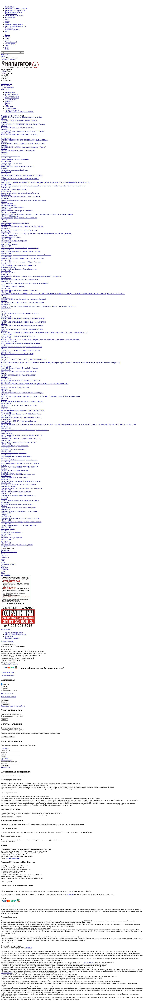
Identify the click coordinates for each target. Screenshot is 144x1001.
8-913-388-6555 (6, 292)
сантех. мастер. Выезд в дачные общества (15, 446)
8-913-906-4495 (6, 198)
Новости (24, 8)
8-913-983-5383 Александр (10, 216)
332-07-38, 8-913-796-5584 (6, 365)
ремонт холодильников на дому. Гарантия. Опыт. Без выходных (22, 393)
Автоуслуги (5, 550)
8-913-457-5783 (6, 490)
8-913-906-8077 (6, 246)
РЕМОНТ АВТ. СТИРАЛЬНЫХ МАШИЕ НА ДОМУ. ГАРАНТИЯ (23, 318)
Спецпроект (9, 106)
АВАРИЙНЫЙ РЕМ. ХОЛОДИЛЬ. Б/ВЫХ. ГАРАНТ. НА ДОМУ (22, 131)
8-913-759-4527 (6, 209)
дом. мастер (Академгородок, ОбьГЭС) (14, 189)
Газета (20, 12)
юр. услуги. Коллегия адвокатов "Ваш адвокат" (17, 545)
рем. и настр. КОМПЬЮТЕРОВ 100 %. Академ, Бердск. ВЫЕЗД (22, 302)
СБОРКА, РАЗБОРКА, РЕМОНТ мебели (14, 470)
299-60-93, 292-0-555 (4, 399)
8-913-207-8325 (6, 437)
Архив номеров (6, 85)
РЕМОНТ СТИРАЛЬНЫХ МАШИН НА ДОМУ (17, 354)
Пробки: (3, 73)
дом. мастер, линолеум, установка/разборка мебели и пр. (20, 193)
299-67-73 (4, 119)
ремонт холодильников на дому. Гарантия (15, 387)
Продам (3, 566)
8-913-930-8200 (6, 382)
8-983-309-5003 (6, 419)
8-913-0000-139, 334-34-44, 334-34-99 (6, 309)
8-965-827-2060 (6, 440)
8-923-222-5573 (6, 428)
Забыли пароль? (6, 760)
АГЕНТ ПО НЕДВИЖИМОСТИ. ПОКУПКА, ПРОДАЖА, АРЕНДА (24, 140)
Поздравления (5, 575)
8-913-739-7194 (6, 133)
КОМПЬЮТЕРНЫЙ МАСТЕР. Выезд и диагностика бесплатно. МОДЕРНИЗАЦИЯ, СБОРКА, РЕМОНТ (36, 233)
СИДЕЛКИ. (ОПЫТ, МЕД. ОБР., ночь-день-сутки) (18, 474)
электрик (4, 515)
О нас (7, 19)
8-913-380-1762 (6, 260)
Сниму (3, 559)
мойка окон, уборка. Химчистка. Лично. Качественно (19, 269)
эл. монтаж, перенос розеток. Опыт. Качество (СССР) (19, 511)
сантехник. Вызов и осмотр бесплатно (13, 453)
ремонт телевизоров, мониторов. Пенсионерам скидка (19, 371)
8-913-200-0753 (6, 458)
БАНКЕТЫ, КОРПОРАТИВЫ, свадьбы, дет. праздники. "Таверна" (23, 147)
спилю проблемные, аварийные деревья (14, 477)
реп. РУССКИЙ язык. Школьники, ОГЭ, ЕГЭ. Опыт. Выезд (21, 414)
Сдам (2, 560)
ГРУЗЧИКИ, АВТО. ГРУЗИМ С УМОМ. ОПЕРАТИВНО (20, 179)
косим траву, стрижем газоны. (11, 237)
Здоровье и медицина (12, 110)
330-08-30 (4, 129)
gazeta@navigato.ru (11, 664)
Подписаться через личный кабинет (13, 706)
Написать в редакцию (12, 30)
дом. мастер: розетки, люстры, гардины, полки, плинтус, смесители (23, 200)
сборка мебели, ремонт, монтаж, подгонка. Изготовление (20, 463)
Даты (6, 105)
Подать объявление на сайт (14, 15)
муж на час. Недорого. (8, 272)
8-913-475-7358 (6, 483)
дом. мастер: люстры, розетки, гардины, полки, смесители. (20, 196)
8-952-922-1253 (6, 493)
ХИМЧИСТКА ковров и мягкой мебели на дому (17, 504)
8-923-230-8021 (6, 516)
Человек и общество (11, 94)
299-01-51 (4, 142)
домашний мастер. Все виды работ (12, 207)
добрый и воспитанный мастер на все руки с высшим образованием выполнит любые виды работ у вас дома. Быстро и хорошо (43, 186)
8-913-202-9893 (6, 165)
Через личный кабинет (8, 697)
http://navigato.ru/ (88, 962)
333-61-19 (4, 202)
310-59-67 (4, 394)
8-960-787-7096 (6, 370)
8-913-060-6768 (6, 352)
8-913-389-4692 (6, 423)
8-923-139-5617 (6, 403)
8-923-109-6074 (6, 191)
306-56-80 (4, 145)
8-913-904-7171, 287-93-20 (6, 172)
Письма (7, 103)
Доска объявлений (11, 14)
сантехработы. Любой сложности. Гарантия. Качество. (19, 460)
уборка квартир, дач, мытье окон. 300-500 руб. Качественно (21, 481)
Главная (11, 7)
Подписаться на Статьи (12, 10)
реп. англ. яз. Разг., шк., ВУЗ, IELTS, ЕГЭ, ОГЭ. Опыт (19, 405)
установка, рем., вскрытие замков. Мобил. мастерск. (18, 495)
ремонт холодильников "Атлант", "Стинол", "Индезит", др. (21, 380)
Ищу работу (5, 557)
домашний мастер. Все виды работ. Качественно (17, 211)
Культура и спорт (10, 99)
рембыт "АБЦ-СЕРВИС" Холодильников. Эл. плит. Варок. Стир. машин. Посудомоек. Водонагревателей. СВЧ (38, 306)
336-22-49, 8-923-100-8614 (6, 407)
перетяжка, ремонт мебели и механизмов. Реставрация (19, 290)
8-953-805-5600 (6, 416)
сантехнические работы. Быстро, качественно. (16, 456)
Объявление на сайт (7, 675)
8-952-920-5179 (6, 465)
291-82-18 (4, 385)
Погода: (3, 71)
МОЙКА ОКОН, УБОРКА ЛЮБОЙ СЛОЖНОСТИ (18, 265)
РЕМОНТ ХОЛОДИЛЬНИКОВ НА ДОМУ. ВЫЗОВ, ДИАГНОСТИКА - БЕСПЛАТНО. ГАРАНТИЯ (34, 384)
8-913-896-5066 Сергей (8, 205)
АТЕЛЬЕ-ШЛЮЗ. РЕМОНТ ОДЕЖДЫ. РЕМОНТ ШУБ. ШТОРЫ (23, 143)
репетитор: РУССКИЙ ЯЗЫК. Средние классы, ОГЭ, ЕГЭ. (20, 439)
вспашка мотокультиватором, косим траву (15, 159)
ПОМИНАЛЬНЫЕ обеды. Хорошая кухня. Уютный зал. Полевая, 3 (23, 299)
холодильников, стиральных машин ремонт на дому (18, 507)
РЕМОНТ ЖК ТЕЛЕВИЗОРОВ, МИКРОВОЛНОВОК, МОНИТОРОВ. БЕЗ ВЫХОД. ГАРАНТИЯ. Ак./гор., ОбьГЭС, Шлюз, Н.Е (44, 332)
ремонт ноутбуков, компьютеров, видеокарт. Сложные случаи (21, 347)
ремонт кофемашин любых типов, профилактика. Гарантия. (21, 343)
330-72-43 (4, 126)
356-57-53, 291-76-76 (4, 296)
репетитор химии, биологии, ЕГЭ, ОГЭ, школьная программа (21, 435)
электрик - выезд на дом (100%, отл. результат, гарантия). (20, 518)
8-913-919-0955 (6, 472)
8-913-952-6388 (6, 338)
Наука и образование (12, 98)
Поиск (7, 7)
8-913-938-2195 (6, 157)
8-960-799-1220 (6, 274)
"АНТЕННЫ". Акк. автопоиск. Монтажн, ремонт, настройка (21, 117)
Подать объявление (11, 12)
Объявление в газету (8, 672)
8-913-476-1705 (6, 451)
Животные (8, 101)
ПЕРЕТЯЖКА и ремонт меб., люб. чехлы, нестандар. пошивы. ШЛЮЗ (24, 283)
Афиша (7, 21)
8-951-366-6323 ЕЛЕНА (9, 486)
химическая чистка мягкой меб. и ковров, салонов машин (20, 500)
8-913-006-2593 (6, 228)
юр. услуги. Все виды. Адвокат (11, 538)
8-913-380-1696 (6, 225)
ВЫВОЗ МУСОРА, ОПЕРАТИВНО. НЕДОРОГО (17, 166)
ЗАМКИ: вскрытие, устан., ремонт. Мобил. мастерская (19, 218)
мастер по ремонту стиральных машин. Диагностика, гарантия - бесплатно (26, 255)
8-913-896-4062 (6, 461)
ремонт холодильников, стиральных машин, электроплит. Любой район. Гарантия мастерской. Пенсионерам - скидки (40, 396)
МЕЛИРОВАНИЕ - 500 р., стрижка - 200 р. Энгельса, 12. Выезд (22, 258)
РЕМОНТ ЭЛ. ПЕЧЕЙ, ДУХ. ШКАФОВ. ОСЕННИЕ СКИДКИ (22, 401)
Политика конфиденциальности (15, 26)
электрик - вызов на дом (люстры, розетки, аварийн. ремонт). (21, 522)
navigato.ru (70, 894)
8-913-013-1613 (6, 454)
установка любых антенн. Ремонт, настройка (16, 492)
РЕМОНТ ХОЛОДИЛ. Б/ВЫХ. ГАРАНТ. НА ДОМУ (18, 375)
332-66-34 (4, 149)
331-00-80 (4, 122)
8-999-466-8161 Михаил (9, 235)
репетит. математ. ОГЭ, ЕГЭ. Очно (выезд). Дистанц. (18, 421)
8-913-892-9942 (6, 278)
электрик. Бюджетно (7, 529)
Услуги (3, 553)
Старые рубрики (10, 108)
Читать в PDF (5, 54)
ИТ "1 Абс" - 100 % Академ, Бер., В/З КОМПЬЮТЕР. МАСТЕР (22, 226)
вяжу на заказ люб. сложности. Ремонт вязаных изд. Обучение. (22, 175)
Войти (7, 31)
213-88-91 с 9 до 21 (7, 334)
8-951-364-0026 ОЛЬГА (8, 267)
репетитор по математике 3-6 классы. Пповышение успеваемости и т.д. (25, 430)
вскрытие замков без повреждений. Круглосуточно (18, 150)
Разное (3, 571)
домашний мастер (7, 203)
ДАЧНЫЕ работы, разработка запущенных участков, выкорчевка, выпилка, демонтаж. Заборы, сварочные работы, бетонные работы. (45, 182)
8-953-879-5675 (6, 476)
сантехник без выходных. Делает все (13, 449)
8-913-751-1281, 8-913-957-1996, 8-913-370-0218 (6, 541)
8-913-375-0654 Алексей (9, 341)
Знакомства (4, 569)
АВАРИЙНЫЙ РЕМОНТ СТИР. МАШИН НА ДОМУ (19, 135)
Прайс (7, 22)
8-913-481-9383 (6, 242)
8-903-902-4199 (6, 188)
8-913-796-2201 (6, 412)
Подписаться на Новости (13, 8)
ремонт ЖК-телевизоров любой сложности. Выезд (18, 336)
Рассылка (6, 684)
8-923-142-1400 (6, 249)
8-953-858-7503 (6, 444)
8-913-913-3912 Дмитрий (9, 212)
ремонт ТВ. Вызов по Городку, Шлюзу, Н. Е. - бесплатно (20, 368)
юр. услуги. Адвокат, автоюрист (11, 532)
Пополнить (4, 748)
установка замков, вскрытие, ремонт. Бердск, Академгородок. (21, 488)
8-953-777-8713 (6, 177)
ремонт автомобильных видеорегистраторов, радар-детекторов (22, 325)
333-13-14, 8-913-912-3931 (6, 137)
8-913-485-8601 (6, 161)
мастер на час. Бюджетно (9, 244)
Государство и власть (12, 96)
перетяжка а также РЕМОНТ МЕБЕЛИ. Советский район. (20, 279)
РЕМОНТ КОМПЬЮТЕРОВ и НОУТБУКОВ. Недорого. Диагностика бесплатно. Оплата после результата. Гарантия (40, 340)
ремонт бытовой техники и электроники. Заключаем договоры (22, 329)
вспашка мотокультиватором (10, 156)
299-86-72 (4, 320)
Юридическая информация (14, 24)
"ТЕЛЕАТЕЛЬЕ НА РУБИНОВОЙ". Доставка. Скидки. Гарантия (23, 124)
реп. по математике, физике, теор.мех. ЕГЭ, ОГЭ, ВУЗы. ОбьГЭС (23, 410)
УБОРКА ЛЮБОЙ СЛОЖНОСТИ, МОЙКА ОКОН (18, 484)
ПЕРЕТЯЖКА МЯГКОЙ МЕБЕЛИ (12, 287)
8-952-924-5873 (6, 264)
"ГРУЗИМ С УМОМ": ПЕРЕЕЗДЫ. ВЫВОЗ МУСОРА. (19, 120)
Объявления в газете (10, 690)
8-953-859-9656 (6, 256)
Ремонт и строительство (9, 552)
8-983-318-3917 (6, 281)
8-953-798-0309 (6, 195)
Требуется (4, 555)
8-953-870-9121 (6, 253)
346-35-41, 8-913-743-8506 (6, 390)
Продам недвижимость (8, 564)
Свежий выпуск (6, 84)
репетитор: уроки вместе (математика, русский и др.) (18, 442)
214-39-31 (4, 361)
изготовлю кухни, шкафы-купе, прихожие (15, 223)
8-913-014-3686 (6, 232)
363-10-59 (4, 546)
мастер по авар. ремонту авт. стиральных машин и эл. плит (20, 251)
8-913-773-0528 (6, 527)
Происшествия (10, 92)
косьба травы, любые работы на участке (14, 241)
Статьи (22, 10)
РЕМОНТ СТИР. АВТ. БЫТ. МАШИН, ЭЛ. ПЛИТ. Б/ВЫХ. (20, 350)
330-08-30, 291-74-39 (4, 153)
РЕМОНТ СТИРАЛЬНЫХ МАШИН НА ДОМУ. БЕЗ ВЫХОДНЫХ (23, 359)
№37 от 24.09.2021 (9, 115)
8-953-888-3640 (6, 509)
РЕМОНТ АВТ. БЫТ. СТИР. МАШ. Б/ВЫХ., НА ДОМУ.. (20, 313)
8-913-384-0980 (6, 271)
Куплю (3, 562)
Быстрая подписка (7, 693)
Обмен (3, 573)
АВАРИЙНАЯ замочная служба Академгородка (17, 127)
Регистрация (5, 758)
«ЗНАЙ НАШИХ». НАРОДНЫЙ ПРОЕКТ (19, 112)
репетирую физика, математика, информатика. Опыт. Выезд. (21, 417)
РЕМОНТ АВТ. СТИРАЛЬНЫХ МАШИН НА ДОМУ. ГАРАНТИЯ (23, 322)
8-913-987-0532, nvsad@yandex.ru (6, 432)
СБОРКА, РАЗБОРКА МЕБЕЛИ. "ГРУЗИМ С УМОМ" (19, 467)
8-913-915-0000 (6, 288)
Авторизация (5, 767)
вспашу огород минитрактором (11, 163)
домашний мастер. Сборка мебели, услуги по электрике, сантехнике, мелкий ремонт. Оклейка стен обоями (37, 214)
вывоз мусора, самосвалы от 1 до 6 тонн (14, 170)
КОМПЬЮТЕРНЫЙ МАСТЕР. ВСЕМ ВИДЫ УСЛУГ (19, 230)
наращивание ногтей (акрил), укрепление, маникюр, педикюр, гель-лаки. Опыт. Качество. (31, 276)
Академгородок (10, 17)
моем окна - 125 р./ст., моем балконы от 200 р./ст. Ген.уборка (21, 262)
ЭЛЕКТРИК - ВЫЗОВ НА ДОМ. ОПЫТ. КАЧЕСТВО (19, 525)
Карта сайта (9, 28)
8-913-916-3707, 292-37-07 (6, 535)
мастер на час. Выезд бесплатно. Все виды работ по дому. (20, 248)
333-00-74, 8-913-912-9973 (6, 356)
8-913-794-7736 (6, 479)
